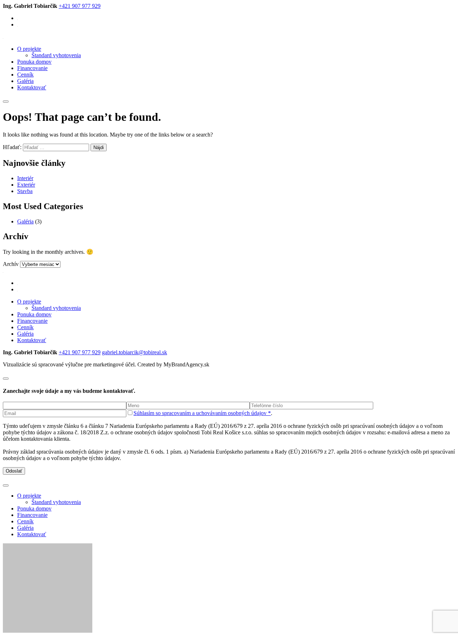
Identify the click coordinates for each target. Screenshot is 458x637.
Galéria (25, 81)
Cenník (25, 74)
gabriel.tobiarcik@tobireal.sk (134, 352)
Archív (11, 264)
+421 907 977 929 (80, 6)
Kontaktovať (31, 87)
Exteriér (26, 185)
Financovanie (32, 68)
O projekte (29, 49)
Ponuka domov (34, 62)
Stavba (25, 191)
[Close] (6, 378)
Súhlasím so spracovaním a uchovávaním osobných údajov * (202, 413)
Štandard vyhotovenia (56, 55)
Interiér (25, 178)
